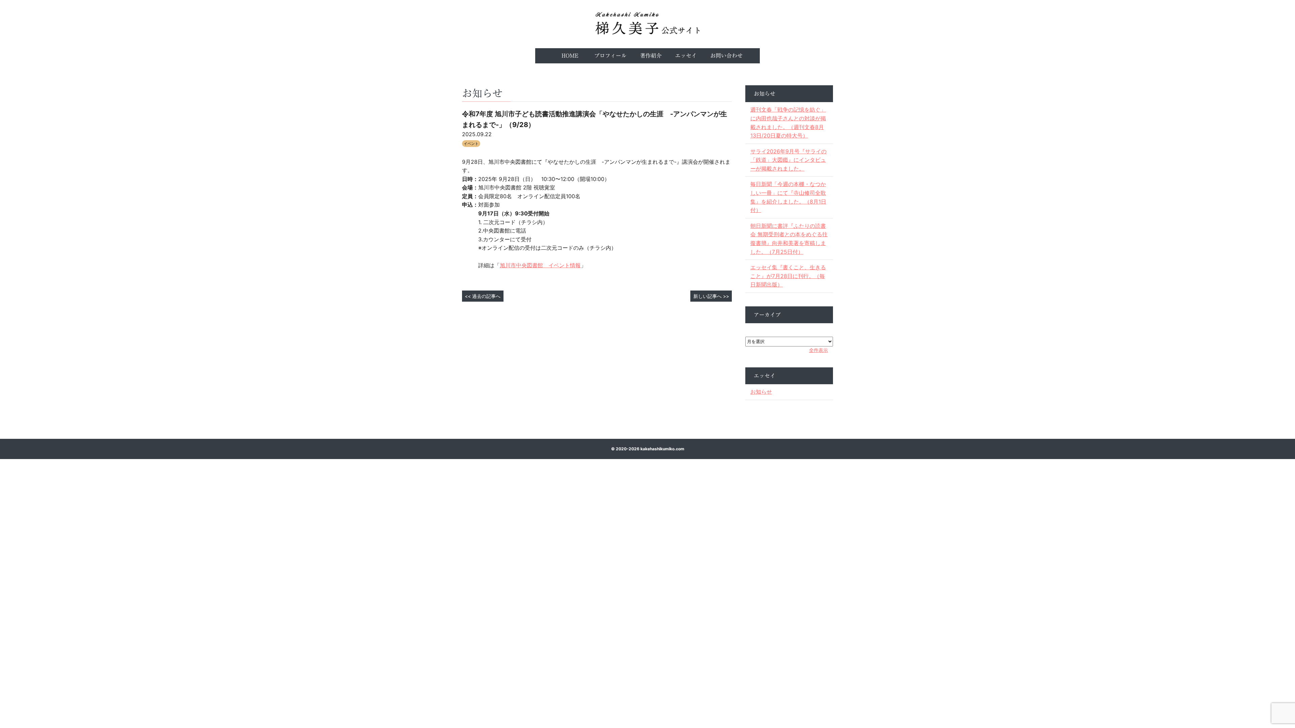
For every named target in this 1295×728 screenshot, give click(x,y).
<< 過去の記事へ (482, 296)
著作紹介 (651, 55)
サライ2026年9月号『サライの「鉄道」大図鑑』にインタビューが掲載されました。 (788, 160)
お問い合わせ (726, 55)
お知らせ (761, 391)
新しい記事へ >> (711, 296)
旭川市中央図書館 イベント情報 (540, 265)
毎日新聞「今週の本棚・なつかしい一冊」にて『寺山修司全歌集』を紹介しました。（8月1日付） (788, 197)
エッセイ (686, 55)
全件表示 (818, 350)
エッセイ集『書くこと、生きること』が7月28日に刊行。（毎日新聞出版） (788, 276)
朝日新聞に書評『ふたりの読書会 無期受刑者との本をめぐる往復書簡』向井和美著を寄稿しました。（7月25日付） (789, 238)
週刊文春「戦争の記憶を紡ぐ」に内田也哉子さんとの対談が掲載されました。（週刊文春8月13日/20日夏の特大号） (788, 122)
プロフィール (610, 55)
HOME (570, 55)
